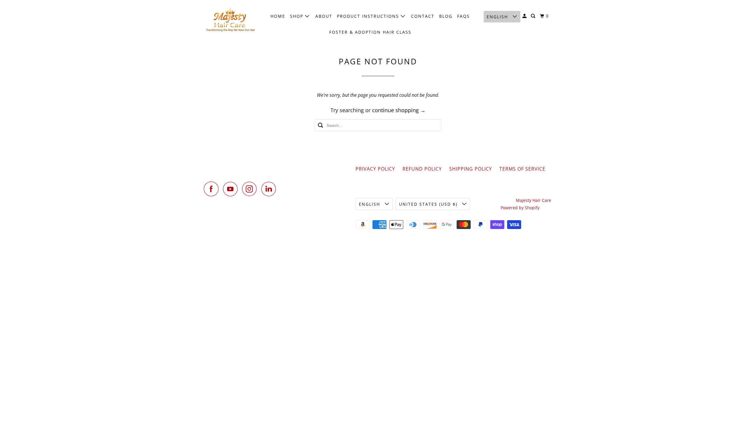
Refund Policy (422, 169)
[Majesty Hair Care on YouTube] (232, 189)
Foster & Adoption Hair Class (370, 32)
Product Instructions (369, 16)
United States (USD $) (429, 204)
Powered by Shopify (520, 207)
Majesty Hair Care (533, 200)
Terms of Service (522, 169)
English (498, 16)
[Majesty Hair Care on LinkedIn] (270, 189)
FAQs (463, 16)
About (323, 16)
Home (278, 16)
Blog (445, 16)
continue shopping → (399, 110)
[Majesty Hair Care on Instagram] (251, 189)
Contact (422, 16)
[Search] (534, 16)
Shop (297, 16)
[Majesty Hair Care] (230, 20)
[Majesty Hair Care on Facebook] (212, 189)
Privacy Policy (375, 169)
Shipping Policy (470, 169)
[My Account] (525, 16)
